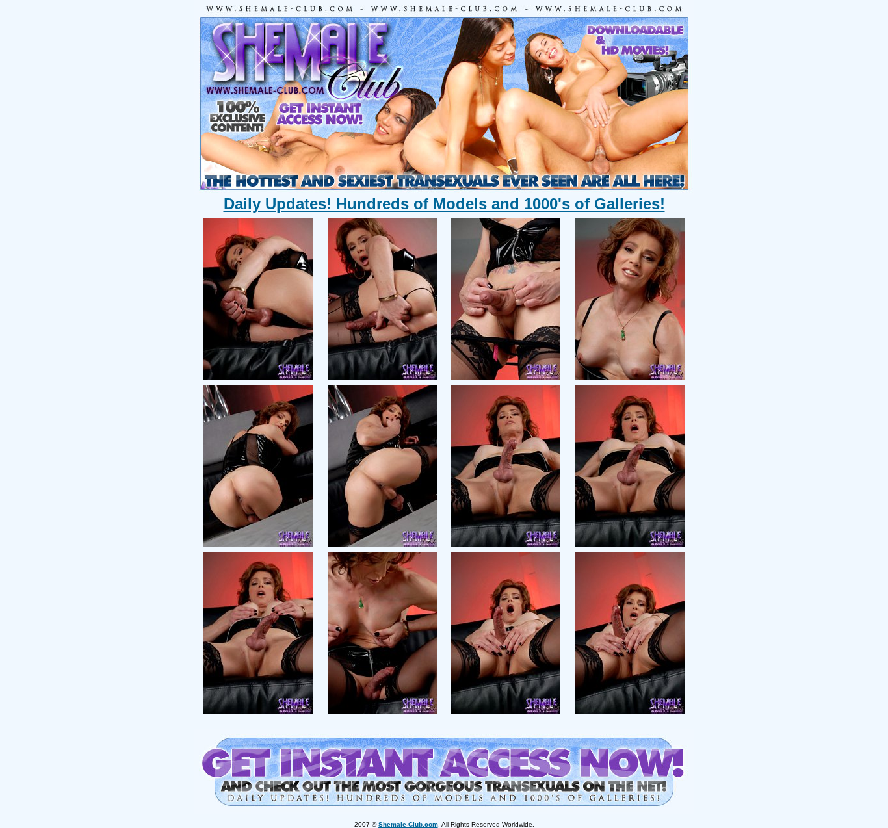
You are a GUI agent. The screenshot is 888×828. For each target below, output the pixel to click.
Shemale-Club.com (408, 824)
